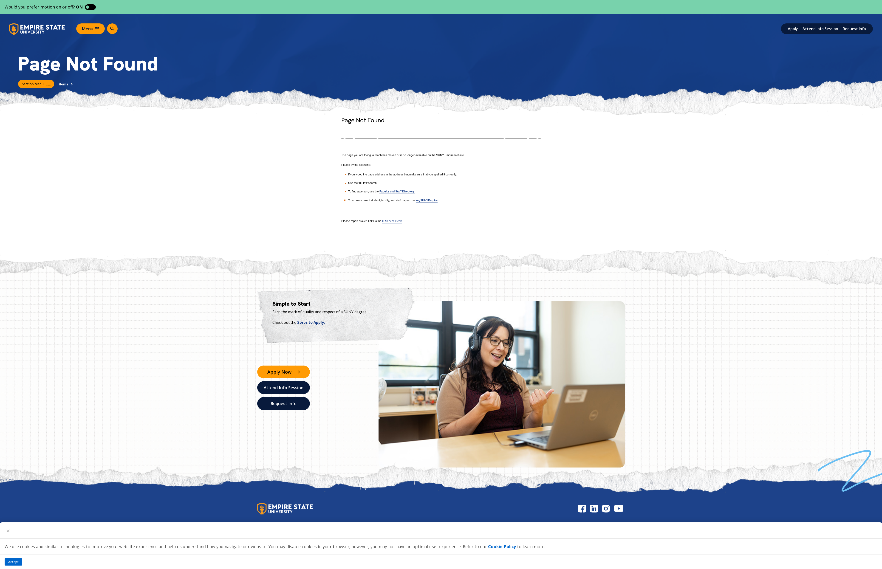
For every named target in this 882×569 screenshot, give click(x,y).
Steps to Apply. (311, 322)
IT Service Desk (392, 221)
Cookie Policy (502, 546)
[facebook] (582, 508)
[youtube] (618, 508)
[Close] (8, 530)
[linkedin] (594, 508)
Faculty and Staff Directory (397, 191)
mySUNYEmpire (427, 200)
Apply (793, 28)
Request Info (854, 28)
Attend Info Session (820, 28)
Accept (13, 562)
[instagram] (606, 508)
